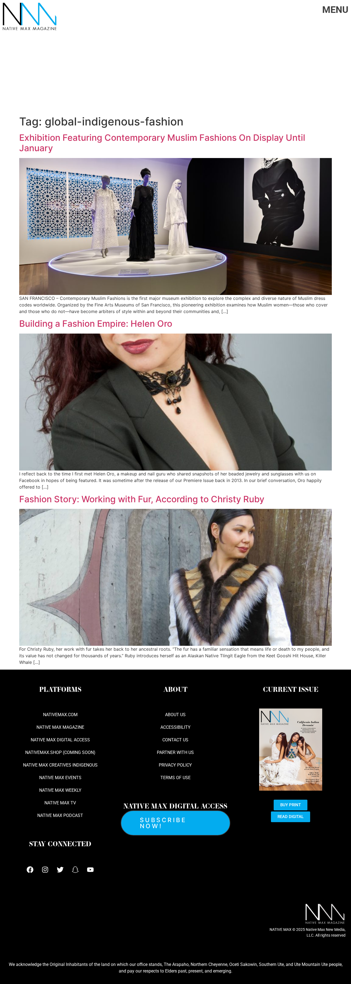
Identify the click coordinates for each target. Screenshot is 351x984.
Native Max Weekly (60, 790)
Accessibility (175, 727)
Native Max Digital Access (60, 739)
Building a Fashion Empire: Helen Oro (95, 323)
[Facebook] (30, 870)
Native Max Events (60, 777)
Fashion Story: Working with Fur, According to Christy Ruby (141, 499)
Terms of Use (175, 777)
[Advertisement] (175, 74)
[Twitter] (60, 870)
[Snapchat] (75, 870)
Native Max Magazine (60, 727)
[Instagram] (45, 870)
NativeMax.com (60, 714)
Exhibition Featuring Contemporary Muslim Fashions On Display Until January (162, 142)
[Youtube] (90, 870)
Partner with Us (175, 752)
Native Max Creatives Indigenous (60, 765)
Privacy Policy (175, 765)
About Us (175, 714)
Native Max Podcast (60, 815)
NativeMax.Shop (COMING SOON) (60, 752)
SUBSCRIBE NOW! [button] (163, 823)
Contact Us (175, 739)
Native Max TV (60, 802)
